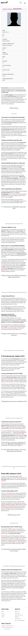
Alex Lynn (22, 536)
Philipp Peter (6, 195)
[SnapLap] (4, 2)
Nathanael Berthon (11, 504)
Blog (2, 613)
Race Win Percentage (8, 74)
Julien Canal (16, 432)
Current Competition (8, 43)
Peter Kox (13, 252)
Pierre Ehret (16, 309)
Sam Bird (3, 481)
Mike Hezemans (5, 270)
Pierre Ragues (4, 326)
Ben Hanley (12, 542)
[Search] (20, 2)
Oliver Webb (6, 428)
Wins (3, 56)
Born (3, 30)
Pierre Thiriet (4, 536)
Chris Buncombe (22, 194)
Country (4, 39)
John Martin (10, 378)
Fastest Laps (5, 70)
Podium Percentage (7, 78)
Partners (17, 616)
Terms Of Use (18, 618)
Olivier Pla (14, 427)
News (2, 611)
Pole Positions (6, 65)
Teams (4, 52)
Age (3, 35)
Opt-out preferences (20, 620)
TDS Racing (10, 532)
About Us (17, 611)
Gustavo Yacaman (21, 427)
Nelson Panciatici (18, 325)
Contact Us (17, 613)
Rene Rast (3, 504)
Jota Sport (9, 494)
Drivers (3, 615)
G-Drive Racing (5, 54)
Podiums (4, 61)
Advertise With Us (19, 615)
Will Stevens (19, 504)
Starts (4, 48)
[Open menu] (24, 3)
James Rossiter (21, 542)
